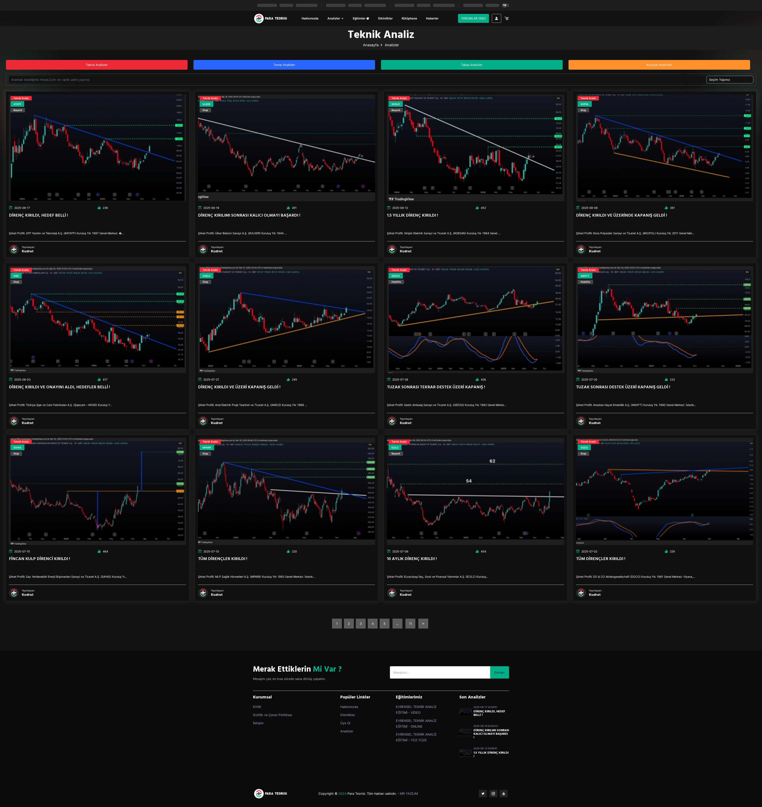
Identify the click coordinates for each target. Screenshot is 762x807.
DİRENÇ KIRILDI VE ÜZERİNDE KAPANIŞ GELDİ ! (621, 215)
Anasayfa (371, 45)
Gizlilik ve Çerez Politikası (272, 715)
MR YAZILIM (409, 793)
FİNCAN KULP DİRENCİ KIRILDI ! (39, 558)
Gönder (499, 672)
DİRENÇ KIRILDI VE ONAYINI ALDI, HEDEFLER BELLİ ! (59, 387)
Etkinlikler (385, 18)
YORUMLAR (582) (473, 18)
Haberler (432, 18)
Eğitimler (359, 18)
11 (410, 624)
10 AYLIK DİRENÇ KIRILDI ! (412, 558)
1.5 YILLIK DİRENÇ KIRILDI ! (412, 215)
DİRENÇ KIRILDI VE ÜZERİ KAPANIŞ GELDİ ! (239, 387)
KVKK (257, 707)
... (397, 624)
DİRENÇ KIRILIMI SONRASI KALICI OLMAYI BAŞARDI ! (249, 215)
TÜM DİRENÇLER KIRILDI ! (222, 558)
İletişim (258, 723)
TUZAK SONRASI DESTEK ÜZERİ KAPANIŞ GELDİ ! (623, 387)
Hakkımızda (310, 18)
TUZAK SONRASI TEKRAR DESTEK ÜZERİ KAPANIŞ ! (436, 387)
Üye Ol (345, 723)
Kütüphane (409, 18)
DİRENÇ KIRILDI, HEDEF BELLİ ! (38, 215)
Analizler (334, 18)
